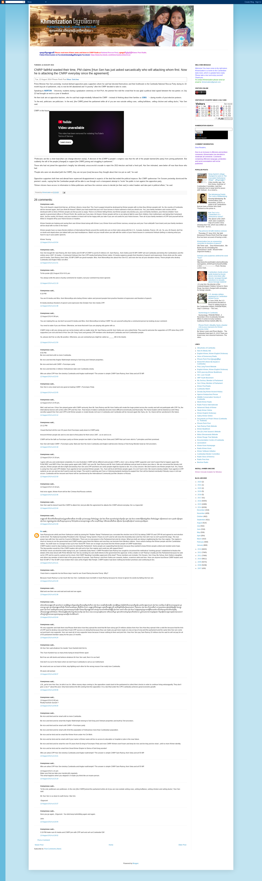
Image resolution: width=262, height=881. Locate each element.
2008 (200, 565)
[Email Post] (63, 192)
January (200, 545)
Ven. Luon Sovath (203, 375)
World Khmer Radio (204, 402)
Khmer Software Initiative (206, 451)
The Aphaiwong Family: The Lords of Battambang (217, 195)
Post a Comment (44, 840)
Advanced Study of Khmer (206, 407)
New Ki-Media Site (204, 351)
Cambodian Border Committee (208, 454)
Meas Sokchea (73, 79)
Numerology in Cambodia (208, 313)
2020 (200, 488)
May (199, 532)
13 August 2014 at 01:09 (49, 524)
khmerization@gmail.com (211, 82)
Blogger (135, 863)
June (199, 529)
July (198, 526)
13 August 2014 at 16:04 (49, 822)
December (201, 510)
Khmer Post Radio (204, 386)
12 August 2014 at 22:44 (49, 508)
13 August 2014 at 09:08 (49, 690)
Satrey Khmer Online (205, 416)
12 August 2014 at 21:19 (49, 283)
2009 (200, 562)
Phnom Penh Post (204, 423)
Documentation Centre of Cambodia (210, 440)
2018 (200, 495)
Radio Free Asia (203, 459)
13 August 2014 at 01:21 (49, 563)
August (200, 523)
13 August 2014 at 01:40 (49, 581)
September (201, 520)
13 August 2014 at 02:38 (49, 595)
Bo (41, 531)
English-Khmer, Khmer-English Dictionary (212, 353)
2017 (200, 498)
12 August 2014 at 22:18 (49, 447)
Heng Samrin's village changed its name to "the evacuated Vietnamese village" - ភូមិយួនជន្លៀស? (217, 177)
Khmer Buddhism (203, 429)
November (201, 513)
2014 (200, 507)
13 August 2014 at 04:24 (49, 638)
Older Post (182, 845)
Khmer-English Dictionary (206, 413)
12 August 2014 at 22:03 (49, 377)
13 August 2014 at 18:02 (49, 835)
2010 (200, 559)
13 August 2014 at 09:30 (49, 706)
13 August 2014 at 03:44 (49, 617)
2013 (200, 549)
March (199, 539)
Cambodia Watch (203, 389)
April (199, 536)
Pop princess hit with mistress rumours (213, 231)
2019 (200, 491)
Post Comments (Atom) (52, 849)
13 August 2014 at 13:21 (49, 756)
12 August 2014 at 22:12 (49, 415)
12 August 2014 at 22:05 (49, 392)
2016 (200, 501)
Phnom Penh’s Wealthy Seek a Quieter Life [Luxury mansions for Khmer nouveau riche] (212, 327)
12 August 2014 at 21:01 (49, 263)
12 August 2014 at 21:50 (49, 342)
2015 (200, 504)
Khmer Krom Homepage (206, 445)
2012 (200, 552)
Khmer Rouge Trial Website (207, 437)
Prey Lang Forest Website (206, 367)
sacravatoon (201, 443)
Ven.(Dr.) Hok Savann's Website (209, 432)
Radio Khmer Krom (204, 448)
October (200, 516)
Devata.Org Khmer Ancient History (209, 392)
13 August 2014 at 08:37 (49, 674)
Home (111, 845)
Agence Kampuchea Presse (207, 394)
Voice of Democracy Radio (207, 356)
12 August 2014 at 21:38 (49, 306)
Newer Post (39, 845)
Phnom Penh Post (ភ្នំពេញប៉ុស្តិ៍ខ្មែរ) (209, 359)
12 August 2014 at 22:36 (49, 495)
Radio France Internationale (207, 405)
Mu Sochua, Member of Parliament (210, 380)
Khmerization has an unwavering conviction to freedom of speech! (209, 242)
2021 (200, 485)
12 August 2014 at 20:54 (49, 242)
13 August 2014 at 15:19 (49, 779)
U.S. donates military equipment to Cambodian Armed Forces (217, 296)
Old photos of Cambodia (206, 348)
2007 (200, 568)
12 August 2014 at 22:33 (49, 477)
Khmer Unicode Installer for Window (208, 472)
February (200, 542)
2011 (200, 556)
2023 (200, 482)
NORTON (48, 91)
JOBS (144, 98)
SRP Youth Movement (205, 378)
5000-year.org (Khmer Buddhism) (209, 372)
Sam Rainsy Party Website (207, 426)
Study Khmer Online (204, 410)
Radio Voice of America (205, 457)
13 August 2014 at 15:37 (49, 804)
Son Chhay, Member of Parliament (210, 383)
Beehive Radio (202, 462)
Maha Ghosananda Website (207, 434)
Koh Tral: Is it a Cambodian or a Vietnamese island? (215, 215)
